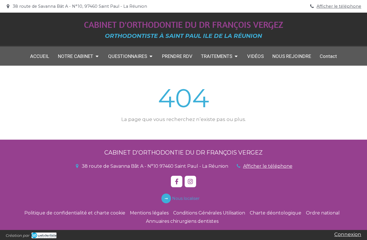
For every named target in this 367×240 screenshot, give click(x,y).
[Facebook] (176, 181)
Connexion (347, 234)
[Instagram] (190, 181)
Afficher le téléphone (339, 6)
